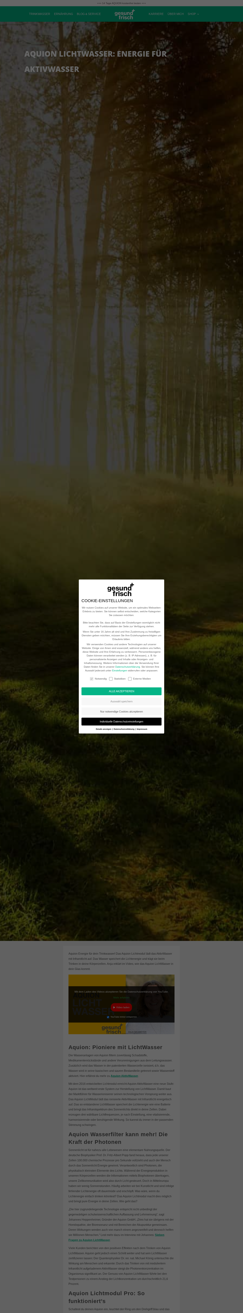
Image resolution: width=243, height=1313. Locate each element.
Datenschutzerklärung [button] (124, 729)
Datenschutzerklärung (127, 666)
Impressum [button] (142, 729)
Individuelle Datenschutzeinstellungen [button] (121, 721)
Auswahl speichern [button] (121, 701)
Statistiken (120, 678)
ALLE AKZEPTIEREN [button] (121, 691)
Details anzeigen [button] (104, 729)
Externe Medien (142, 678)
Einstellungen (119, 670)
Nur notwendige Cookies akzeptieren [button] (121, 711)
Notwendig (101, 678)
